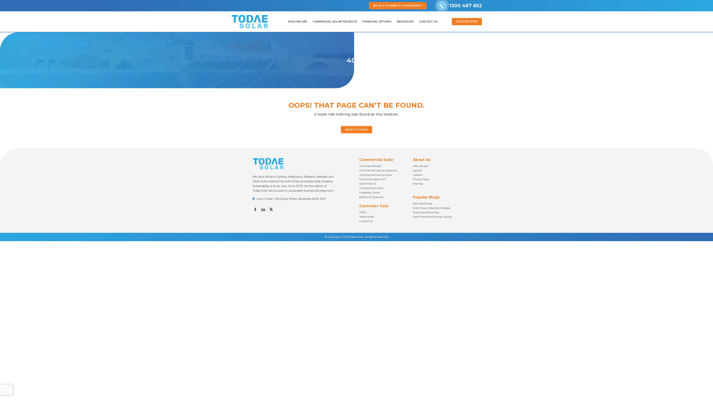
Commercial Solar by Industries (378, 170)
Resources (405, 21)
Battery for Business (371, 196)
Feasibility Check (369, 192)
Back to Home (356, 129)
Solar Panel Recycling (426, 212)
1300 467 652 (465, 5)
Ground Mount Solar (371, 188)
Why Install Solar (422, 203)
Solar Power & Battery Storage (431, 207)
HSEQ (363, 212)
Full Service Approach (372, 179)
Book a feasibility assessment (397, 5)
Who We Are (297, 21)
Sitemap (418, 183)
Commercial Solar (370, 165)
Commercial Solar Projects (335, 21)
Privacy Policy (421, 179)
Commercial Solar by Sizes (375, 174)
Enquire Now (466, 21)
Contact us (428, 21)
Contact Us (366, 221)
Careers (417, 174)
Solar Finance (367, 183)
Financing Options (376, 21)
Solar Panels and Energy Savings (432, 216)
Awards (417, 170)
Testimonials (366, 216)
